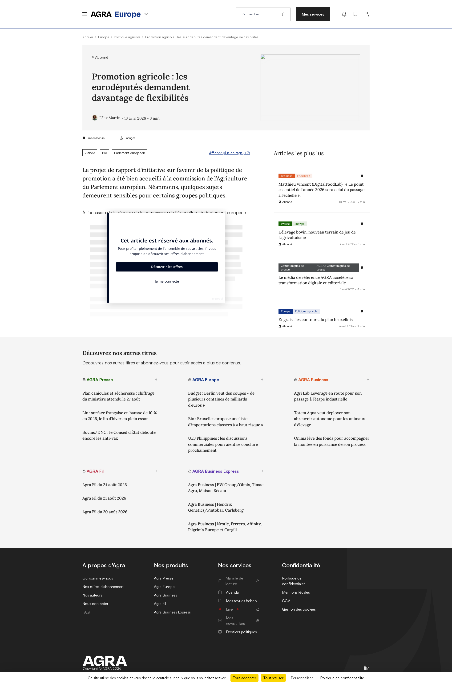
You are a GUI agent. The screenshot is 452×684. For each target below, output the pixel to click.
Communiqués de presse (292, 267)
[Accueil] (105, 661)
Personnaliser (302, 678)
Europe (285, 311)
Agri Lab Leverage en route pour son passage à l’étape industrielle (328, 396)
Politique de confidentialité (294, 581)
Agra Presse (164, 578)
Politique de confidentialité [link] (342, 678)
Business (286, 176)
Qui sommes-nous (97, 578)
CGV (286, 600)
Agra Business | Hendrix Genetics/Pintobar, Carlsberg (215, 507)
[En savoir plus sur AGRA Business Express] (262, 471)
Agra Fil (160, 603)
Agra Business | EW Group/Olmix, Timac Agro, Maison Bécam (225, 487)
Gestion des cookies (299, 609)
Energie (300, 223)
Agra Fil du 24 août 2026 (104, 484)
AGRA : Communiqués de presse (333, 267)
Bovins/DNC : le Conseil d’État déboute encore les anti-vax (119, 435)
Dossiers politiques (241, 632)
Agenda (232, 592)
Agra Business (165, 595)
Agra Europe (164, 586)
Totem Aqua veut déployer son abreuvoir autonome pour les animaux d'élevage (329, 418)
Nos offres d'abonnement (103, 586)
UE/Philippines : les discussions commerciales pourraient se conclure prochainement (223, 444)
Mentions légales (296, 592)
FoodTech (303, 176)
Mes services (313, 14)
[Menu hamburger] (84, 14)
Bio (104, 153)
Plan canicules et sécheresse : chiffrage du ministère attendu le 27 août (118, 396)
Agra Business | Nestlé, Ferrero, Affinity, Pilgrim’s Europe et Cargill (225, 527)
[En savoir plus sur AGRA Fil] (156, 471)
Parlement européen (129, 153)
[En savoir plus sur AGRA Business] (368, 379)
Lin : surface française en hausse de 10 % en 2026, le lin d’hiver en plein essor (119, 415)
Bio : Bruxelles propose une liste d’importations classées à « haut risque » (225, 421)
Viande (90, 153)
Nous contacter (95, 603)
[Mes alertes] (344, 14)
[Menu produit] (146, 14)
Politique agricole (306, 311)
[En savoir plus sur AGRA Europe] (262, 379)
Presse (285, 223)
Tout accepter (244, 678)
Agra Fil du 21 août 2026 (104, 498)
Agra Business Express (172, 612)
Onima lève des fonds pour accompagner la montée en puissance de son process (331, 441)
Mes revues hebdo (241, 600)
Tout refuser (273, 678)
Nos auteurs (92, 595)
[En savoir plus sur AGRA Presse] (156, 379)
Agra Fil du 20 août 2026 (104, 511)
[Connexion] (367, 14)
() (229, 152)
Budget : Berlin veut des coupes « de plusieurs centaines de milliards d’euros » (221, 399)
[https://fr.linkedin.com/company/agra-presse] (367, 668)
